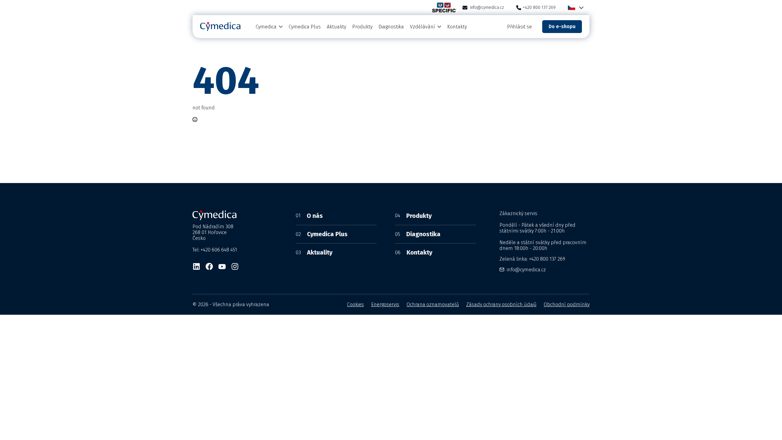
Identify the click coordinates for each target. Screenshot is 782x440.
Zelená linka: (532, 259)
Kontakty (457, 27)
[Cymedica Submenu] (281, 27)
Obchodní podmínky (567, 304)
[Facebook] (209, 266)
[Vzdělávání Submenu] (439, 27)
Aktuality (336, 27)
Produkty (362, 27)
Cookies (355, 304)
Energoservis (385, 304)
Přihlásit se (519, 27)
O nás (309, 215)
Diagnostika (391, 27)
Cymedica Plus (305, 27)
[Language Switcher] (580, 7)
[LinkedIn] (196, 266)
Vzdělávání (422, 27)
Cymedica (266, 27)
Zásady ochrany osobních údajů (501, 304)
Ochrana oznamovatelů (433, 304)
